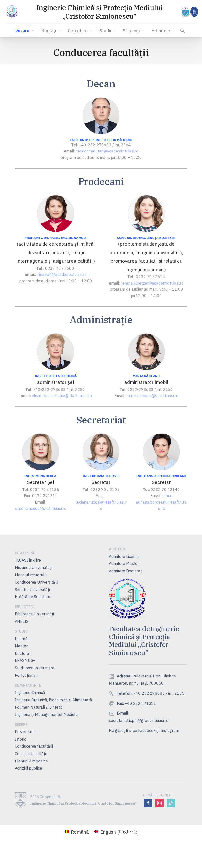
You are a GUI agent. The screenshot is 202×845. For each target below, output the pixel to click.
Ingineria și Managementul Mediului (46, 714)
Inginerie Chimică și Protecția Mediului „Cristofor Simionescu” (99, 11)
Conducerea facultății (34, 746)
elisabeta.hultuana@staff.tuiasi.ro (62, 395)
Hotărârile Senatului (33, 596)
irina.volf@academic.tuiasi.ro (62, 274)
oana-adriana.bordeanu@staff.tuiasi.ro (161, 502)
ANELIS (21, 621)
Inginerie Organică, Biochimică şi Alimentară (53, 699)
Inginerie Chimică (30, 692)
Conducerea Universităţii (36, 582)
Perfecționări (26, 675)
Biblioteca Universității (35, 613)
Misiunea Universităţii (33, 567)
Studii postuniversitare (34, 667)
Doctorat (23, 653)
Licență (21, 638)
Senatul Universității (32, 589)
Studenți (131, 30)
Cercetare (78, 30)
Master (21, 645)
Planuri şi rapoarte (31, 761)
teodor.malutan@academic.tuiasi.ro (107, 151)
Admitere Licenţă (124, 556)
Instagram (169, 730)
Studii (105, 30)
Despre (22, 30)
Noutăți (48, 30)
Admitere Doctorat (125, 570)
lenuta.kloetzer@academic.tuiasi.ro (152, 283)
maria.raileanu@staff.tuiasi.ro (152, 395)
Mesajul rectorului (31, 574)
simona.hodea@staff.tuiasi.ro (40, 508)
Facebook (147, 730)
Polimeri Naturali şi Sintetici (39, 707)
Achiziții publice (28, 768)
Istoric (20, 739)
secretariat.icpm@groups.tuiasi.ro (138, 720)
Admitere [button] (161, 30)
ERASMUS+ (25, 660)
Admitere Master (124, 563)
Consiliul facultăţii (31, 753)
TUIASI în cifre (28, 560)
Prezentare (25, 731)
